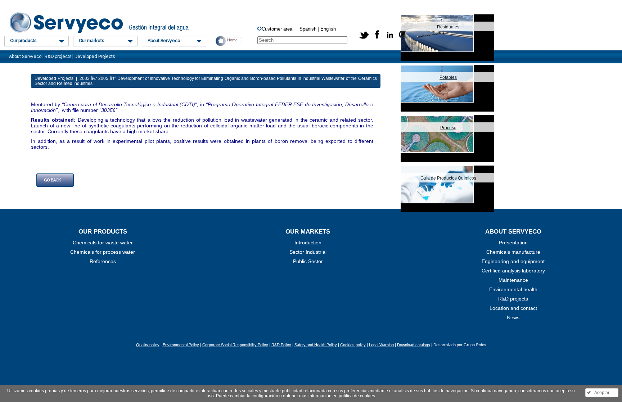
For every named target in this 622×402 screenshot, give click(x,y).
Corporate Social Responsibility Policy (235, 345)
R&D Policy (281, 345)
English (328, 29)
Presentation (513, 242)
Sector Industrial (307, 252)
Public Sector (308, 261)
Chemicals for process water (102, 252)
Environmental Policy (181, 345)
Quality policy (147, 345)
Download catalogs (413, 345)
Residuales (448, 27)
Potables (448, 77)
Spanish (307, 29)
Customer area (277, 29)
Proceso (448, 127)
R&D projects (513, 299)
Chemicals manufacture (513, 252)
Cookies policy (353, 345)
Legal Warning (381, 345)
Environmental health (513, 289)
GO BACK (52, 180)
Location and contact (513, 308)
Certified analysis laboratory (513, 271)
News (513, 317)
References (103, 261)
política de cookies (357, 395)
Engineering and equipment (513, 261)
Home (232, 40)
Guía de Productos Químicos (448, 178)
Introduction (307, 242)
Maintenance (513, 280)
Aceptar (601, 392)
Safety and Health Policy (315, 345)
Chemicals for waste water (103, 242)
